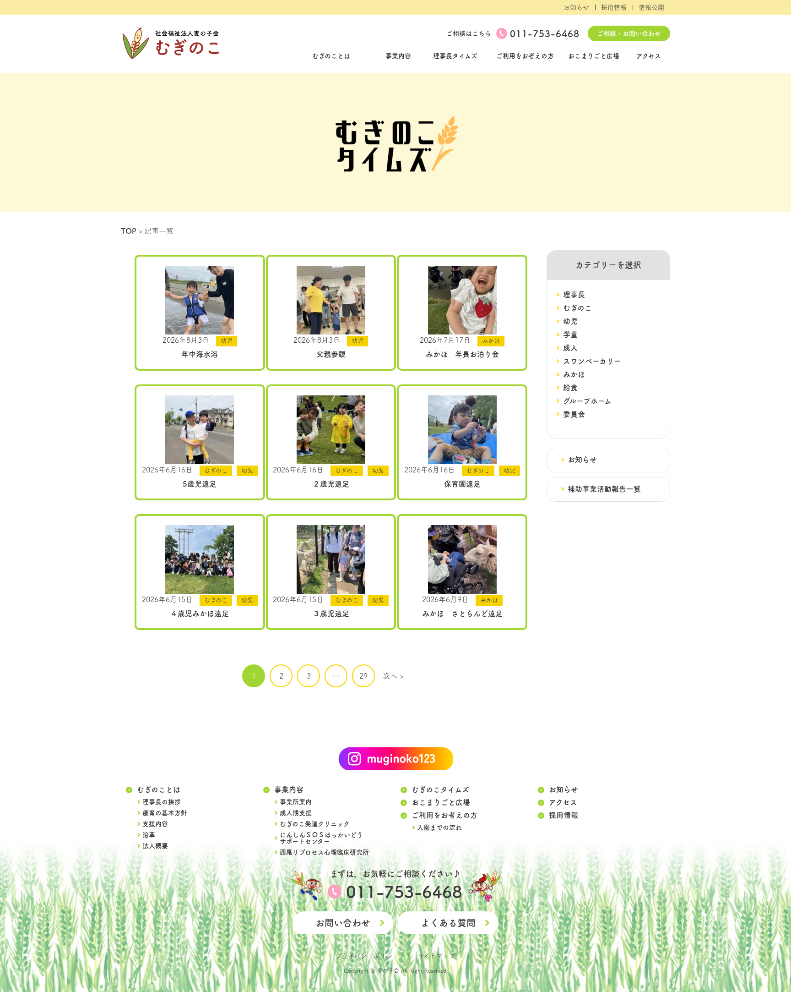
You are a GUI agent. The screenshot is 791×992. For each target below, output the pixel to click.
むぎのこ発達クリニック (315, 824)
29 (363, 676)
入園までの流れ (439, 827)
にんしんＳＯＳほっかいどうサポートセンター (321, 838)
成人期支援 (296, 813)
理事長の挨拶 (161, 802)
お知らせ (576, 7)
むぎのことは (331, 56)
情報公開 (651, 7)
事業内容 (398, 56)
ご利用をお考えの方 (525, 56)
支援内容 (155, 824)
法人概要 (155, 846)
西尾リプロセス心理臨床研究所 (324, 852)
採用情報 (614, 7)
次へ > (393, 676)
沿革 (148, 835)
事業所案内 (296, 802)
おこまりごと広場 (593, 56)
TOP (128, 231)
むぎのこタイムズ (440, 789)
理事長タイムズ (455, 56)
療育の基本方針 (164, 813)
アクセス (648, 56)
